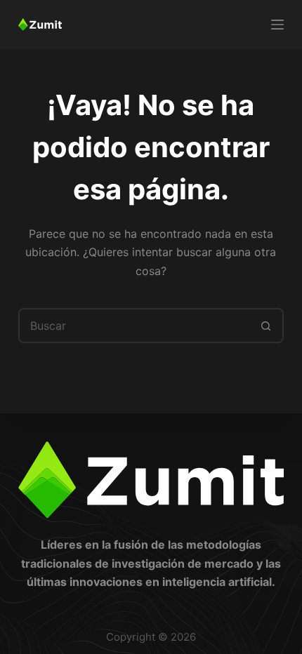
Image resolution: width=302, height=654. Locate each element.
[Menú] (277, 24)
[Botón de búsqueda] (266, 325)
